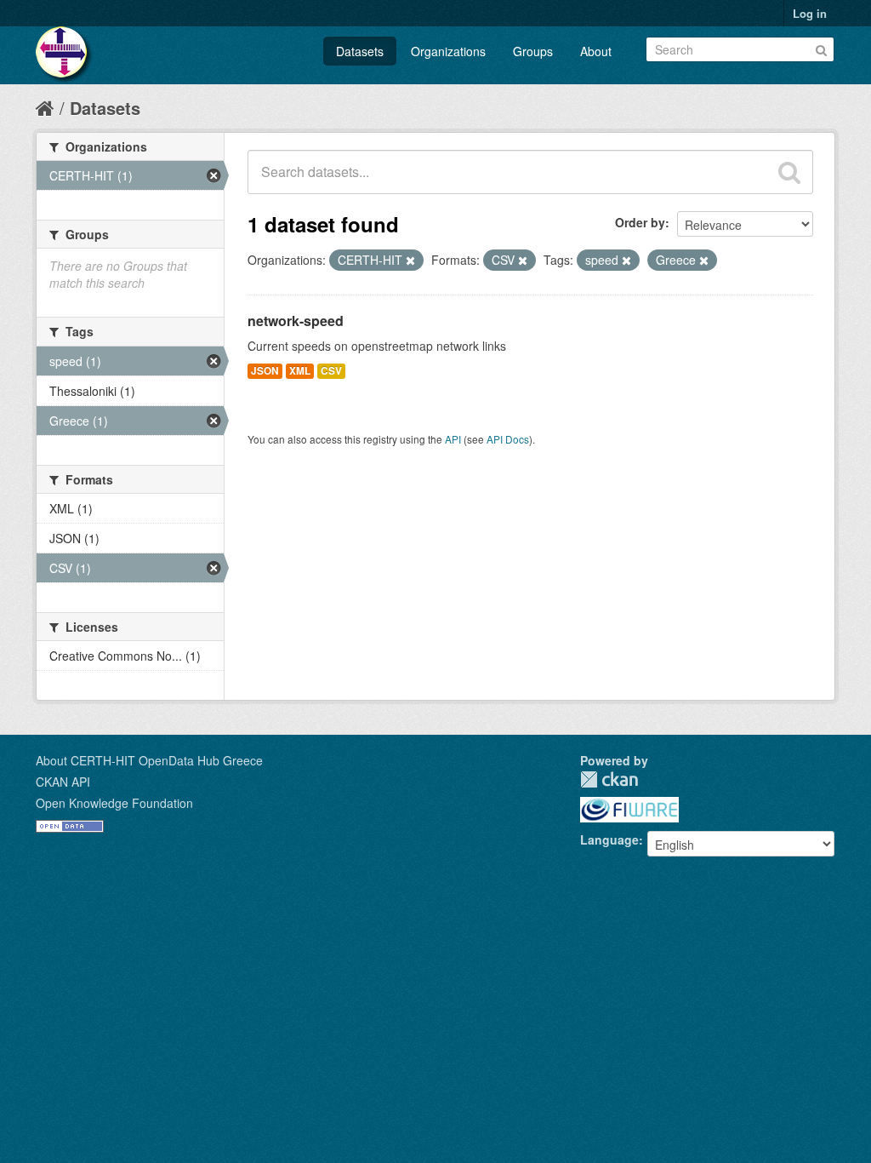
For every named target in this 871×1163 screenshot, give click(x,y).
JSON (265, 371)
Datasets (360, 51)
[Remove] (410, 260)
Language (609, 839)
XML (299, 371)
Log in (810, 13)
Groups (533, 51)
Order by (640, 222)
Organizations (448, 51)
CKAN (609, 779)
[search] (789, 172)
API (453, 439)
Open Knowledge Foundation (114, 802)
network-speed (296, 320)
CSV (331, 371)
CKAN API (63, 781)
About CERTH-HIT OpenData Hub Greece (149, 760)
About (596, 51)
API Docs (508, 439)
